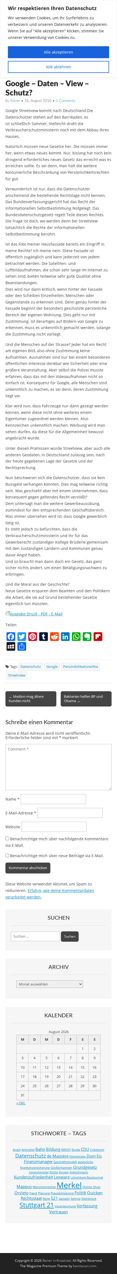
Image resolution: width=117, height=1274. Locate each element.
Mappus (24, 1186)
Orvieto (21, 1193)
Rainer (15, 101)
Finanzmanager (38, 1161)
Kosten (64, 1172)
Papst (33, 1193)
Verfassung (87, 1206)
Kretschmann (79, 1172)
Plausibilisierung (62, 1193)
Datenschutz (30, 666)
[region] (58, 39)
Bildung (53, 1149)
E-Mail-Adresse (20, 813)
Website (12, 826)
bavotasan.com (84, 1266)
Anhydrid (28, 1150)
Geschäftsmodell (65, 1162)
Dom (91, 1156)
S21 (54, 1198)
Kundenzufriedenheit (33, 1177)
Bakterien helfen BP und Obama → (83, 698)
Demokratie (77, 1156)
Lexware (62, 1177)
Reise (46, 1199)
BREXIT (66, 1150)
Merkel (69, 1185)
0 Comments (65, 101)
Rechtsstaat (31, 1198)
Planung (44, 1193)
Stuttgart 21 (37, 1205)
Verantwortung (65, 1206)
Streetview (16, 675)
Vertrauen (58, 1212)
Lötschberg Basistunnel (86, 1177)
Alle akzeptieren (58, 52)
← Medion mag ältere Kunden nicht (26, 698)
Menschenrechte (44, 1187)
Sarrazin (64, 1199)
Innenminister (39, 1172)
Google (52, 666)
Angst (17, 1150)
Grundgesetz (85, 1167)
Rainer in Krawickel (56, 1260)
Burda (76, 1150)
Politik (80, 1193)
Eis (99, 1156)
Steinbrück (88, 1199)
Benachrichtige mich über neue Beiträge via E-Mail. (57, 855)
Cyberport (97, 1150)
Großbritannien (61, 1168)
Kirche (54, 1172)
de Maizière (58, 1156)
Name (12, 799)
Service (76, 1199)
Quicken (95, 1193)
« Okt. (21, 1103)
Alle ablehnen (58, 66)
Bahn (40, 1149)
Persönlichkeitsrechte (80, 666)
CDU (85, 1149)
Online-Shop (91, 1187)
